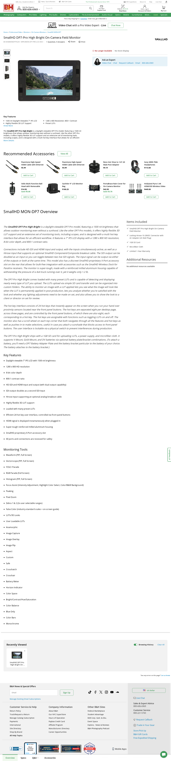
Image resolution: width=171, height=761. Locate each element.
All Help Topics (16, 735)
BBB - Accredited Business (16, 749)
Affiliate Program (56, 725)
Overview (10, 757)
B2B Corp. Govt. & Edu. (97, 718)
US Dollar (151, 690)
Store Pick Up (139, 730)
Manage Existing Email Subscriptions (25, 699)
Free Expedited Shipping (144, 738)
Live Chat (159, 2)
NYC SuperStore (131, 2)
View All (64, 153)
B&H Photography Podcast (98, 728)
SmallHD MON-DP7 (54, 32)
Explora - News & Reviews (98, 725)
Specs (23, 757)
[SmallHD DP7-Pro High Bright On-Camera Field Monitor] (49, 80)
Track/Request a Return (20, 714)
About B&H (53, 711)
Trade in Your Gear (146, 725)
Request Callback (144, 719)
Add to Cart (28, 175)
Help (150, 2)
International (15, 725)
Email (14, 692)
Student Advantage (96, 714)
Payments (14, 721)
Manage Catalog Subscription (22, 718)
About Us (143, 2)
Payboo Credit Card (57, 721)
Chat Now (115, 25)
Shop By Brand (16, 732)
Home (6, 32)
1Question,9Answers (55, 42)
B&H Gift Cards (140, 734)
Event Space (93, 721)
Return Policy (15, 711)
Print (83, 42)
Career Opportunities (58, 732)
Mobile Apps (121, 749)
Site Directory (15, 728)
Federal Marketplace (96, 711)
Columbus (83, 19)
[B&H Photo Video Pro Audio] (10, 7)
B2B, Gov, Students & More (24, 2)
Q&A (35, 757)
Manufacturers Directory (59, 728)
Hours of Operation (57, 718)
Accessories (50, 757)
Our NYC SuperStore (57, 714)
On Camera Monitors (38, 32)
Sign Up (66, 692)
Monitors (27, 32)
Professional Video (15, 32)
